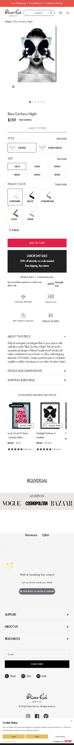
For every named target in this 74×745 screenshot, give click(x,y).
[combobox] (39, 13)
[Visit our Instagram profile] (28, 716)
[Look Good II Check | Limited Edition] (21, 415)
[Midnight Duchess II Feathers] (50, 415)
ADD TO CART (37, 243)
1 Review (27, 449)
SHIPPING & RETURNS (21, 380)
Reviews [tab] (31, 535)
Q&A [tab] (45, 535)
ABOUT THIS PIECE (19, 336)
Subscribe (37, 664)
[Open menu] (67, 13)
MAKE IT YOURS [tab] (37, 128)
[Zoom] (12, 87)
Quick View (26, 425)
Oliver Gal (31, 706)
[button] (30, 102)
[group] (37, 59)
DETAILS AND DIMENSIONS (25, 371)
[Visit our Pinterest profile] (46, 716)
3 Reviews (56, 449)
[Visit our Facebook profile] (37, 716)
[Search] (51, 13)
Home (8, 21)
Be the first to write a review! (37, 591)
